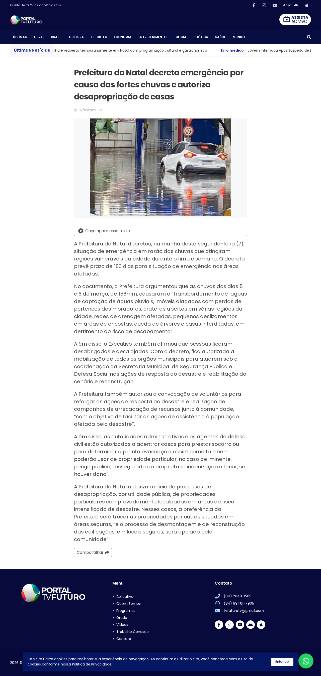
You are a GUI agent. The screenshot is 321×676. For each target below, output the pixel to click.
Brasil (56, 37)
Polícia (180, 37)
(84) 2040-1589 (238, 596)
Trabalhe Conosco (132, 631)
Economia (122, 37)
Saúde (220, 37)
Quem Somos (128, 603)
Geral (39, 37)
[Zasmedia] (298, 666)
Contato (123, 638)
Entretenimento (152, 37)
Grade (121, 617)
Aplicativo (124, 596)
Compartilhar (90, 552)
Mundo (239, 37)
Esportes (99, 37)
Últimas (20, 37)
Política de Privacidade (92, 664)
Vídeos (122, 624)
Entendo (282, 661)
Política (200, 37)
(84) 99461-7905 (239, 603)
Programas (125, 610)
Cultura (76, 37)
